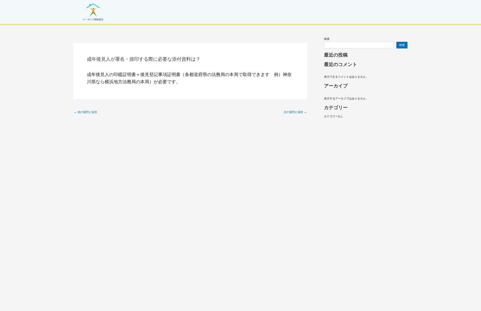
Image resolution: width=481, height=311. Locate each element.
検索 (327, 38)
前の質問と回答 (85, 112)
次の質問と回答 (295, 112)
